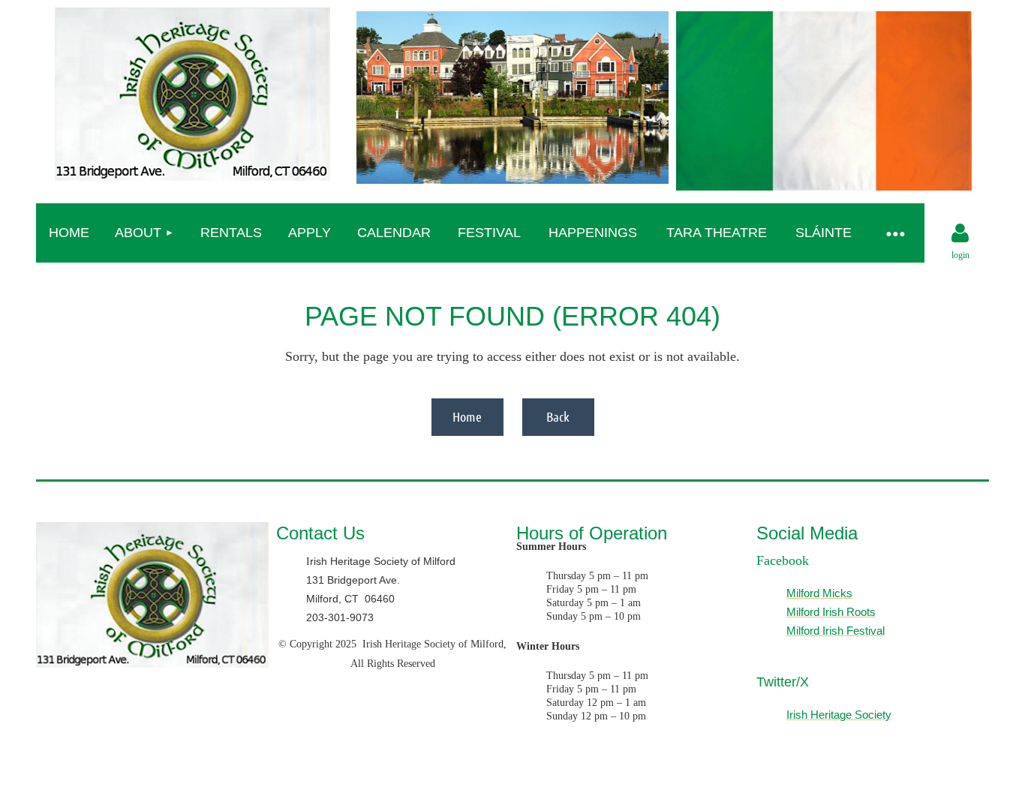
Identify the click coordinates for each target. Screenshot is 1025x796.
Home (467, 416)
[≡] (894, 233)
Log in (960, 233)
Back (558, 416)
